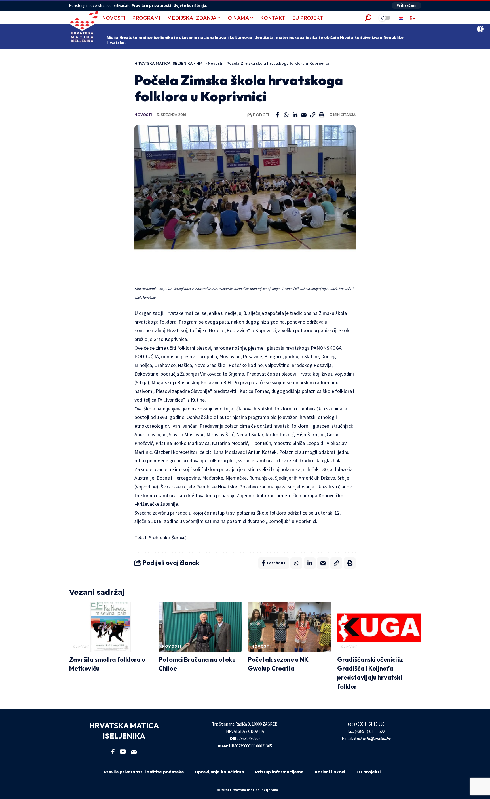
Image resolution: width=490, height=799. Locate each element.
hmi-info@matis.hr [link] (372, 738)
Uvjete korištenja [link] (190, 5)
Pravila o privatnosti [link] (151, 5)
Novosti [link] (143, 115)
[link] (480, 29)
